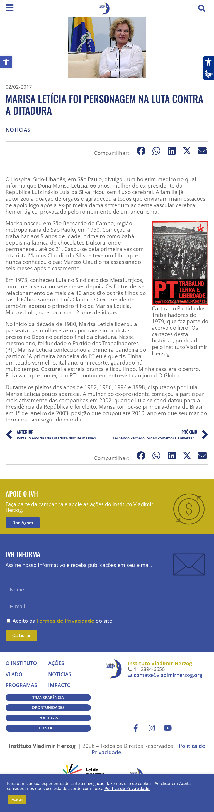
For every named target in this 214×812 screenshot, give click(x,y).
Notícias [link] (18, 129)
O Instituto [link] (21, 663)
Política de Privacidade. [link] (127, 788)
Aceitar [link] (17, 799)
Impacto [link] (59, 685)
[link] (6, 62)
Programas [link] (21, 685)
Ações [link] (56, 663)
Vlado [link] (14, 674)
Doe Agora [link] (22, 522)
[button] (201, 8)
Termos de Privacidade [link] (65, 620)
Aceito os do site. (63, 620)
